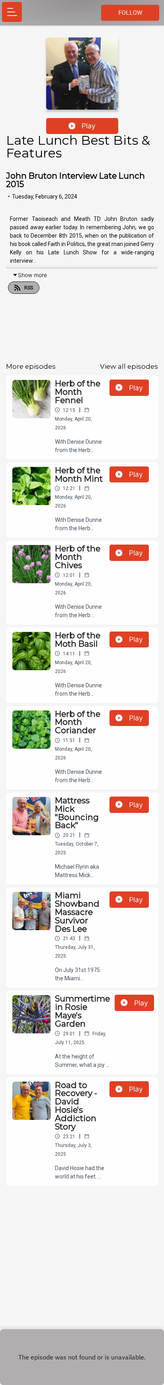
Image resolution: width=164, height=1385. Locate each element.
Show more (32, 274)
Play (89, 126)
